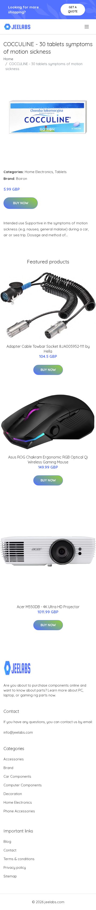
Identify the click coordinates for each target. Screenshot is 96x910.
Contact (9, 850)
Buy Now (20, 203)
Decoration (12, 794)
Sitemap (10, 876)
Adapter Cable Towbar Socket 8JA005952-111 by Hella (48, 349)
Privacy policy (14, 867)
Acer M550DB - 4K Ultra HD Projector (48, 606)
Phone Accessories (19, 811)
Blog (7, 841)
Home (8, 59)
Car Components (17, 776)
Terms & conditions (18, 859)
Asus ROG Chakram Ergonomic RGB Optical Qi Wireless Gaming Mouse (48, 459)
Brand (8, 768)
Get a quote (73, 9)
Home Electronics (39, 172)
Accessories (13, 759)
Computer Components (22, 785)
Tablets (61, 172)
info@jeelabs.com (18, 732)
